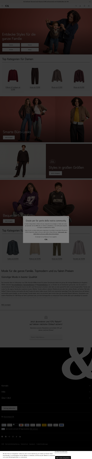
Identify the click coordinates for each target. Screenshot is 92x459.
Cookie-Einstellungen (61, 451)
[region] (46, 455)
